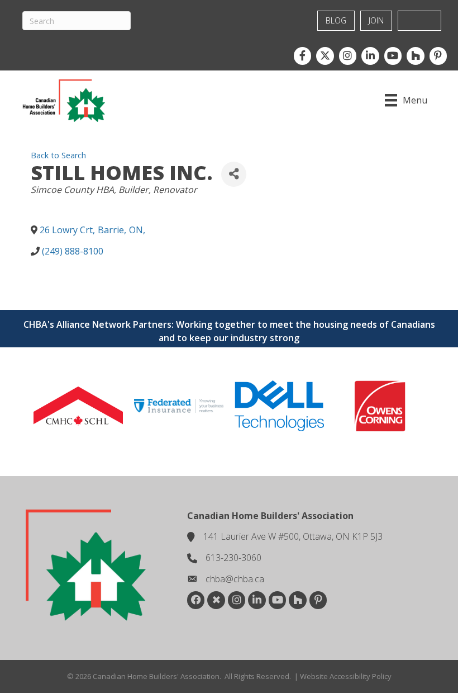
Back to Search (58, 155)
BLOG (336, 20)
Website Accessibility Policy (346, 676)
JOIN (376, 20)
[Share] (233, 174)
